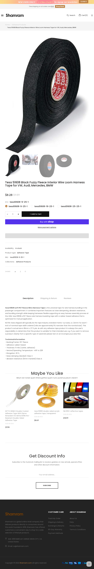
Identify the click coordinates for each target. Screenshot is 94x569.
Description (28, 298)
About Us (73, 518)
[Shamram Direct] (15, 15)
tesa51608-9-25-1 (18, 206)
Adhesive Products (23, 262)
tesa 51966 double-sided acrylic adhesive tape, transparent (47, 412)
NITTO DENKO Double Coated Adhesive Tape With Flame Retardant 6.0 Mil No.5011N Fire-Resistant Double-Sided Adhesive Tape (17, 415)
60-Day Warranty (55, 529)
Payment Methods (55, 533)
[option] (13, 165)
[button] (47, 235)
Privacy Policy (75, 526)
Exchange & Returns (56, 526)
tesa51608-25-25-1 (70, 206)
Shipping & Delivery (55, 522)
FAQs (72, 522)
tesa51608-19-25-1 (44, 206)
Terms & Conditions (78, 529)
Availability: (9, 248)
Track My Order (54, 518)
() (85, 15)
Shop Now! (60, 6)
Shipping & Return (48, 298)
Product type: (10, 253)
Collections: (9, 262)
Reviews (67, 298)
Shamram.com (26, 563)
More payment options (47, 227)
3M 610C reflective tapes (73, 411)
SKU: (6, 257)
